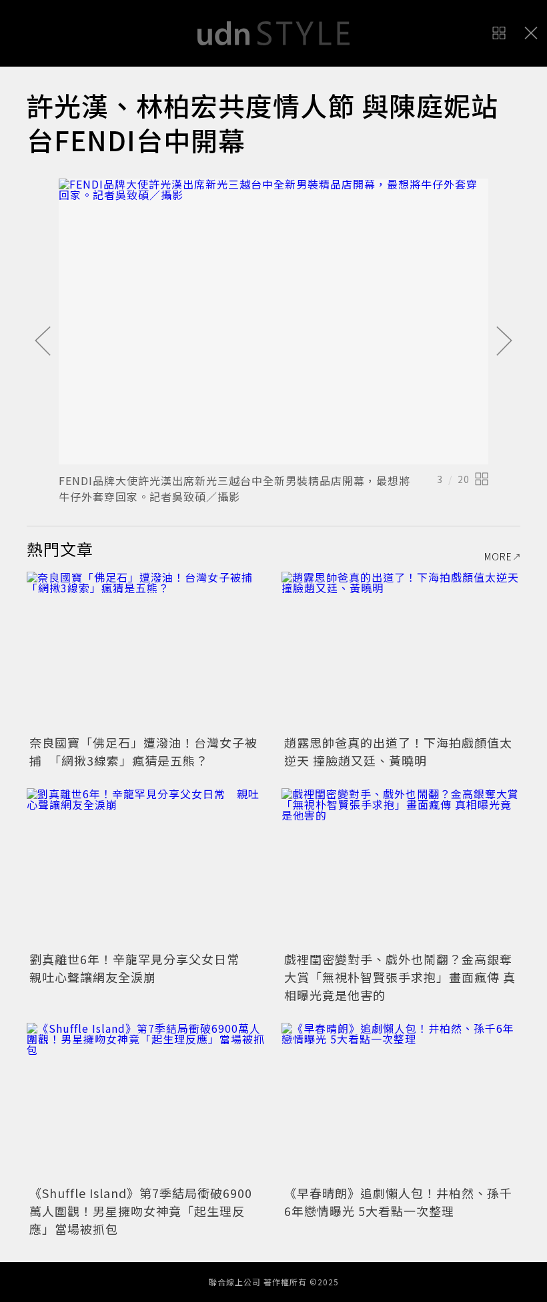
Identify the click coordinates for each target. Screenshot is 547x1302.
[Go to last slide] (43, 342)
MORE (498, 556)
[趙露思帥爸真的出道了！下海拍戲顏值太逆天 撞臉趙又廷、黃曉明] (401, 651)
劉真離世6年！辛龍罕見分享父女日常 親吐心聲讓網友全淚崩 (140, 967)
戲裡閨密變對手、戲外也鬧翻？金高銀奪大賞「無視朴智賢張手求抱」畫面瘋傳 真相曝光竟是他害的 (400, 976)
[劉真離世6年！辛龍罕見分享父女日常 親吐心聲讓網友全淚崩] (146, 868)
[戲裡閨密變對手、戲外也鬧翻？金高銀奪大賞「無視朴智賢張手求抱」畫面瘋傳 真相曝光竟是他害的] (401, 868)
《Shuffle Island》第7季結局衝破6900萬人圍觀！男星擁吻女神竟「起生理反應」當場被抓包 (140, 1210)
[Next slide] (504, 342)
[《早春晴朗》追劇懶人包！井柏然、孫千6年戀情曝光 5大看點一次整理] (401, 1102)
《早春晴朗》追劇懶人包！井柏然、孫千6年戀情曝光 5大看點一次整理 (398, 1201)
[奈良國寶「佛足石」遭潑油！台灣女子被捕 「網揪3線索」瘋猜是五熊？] (146, 651)
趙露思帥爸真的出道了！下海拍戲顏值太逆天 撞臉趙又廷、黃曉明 (398, 751)
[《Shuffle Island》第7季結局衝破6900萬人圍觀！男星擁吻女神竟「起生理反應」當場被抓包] (146, 1102)
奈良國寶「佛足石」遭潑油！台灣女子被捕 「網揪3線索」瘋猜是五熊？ (143, 751)
